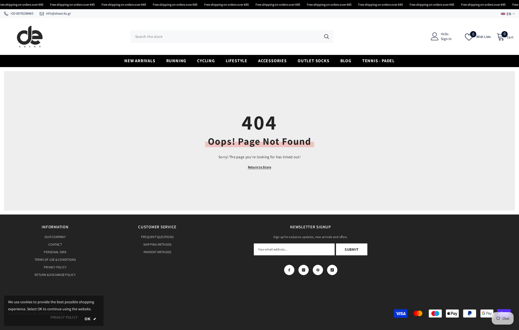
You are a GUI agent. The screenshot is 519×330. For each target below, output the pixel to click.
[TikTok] (332, 270)
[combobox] (225, 36)
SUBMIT (352, 249)
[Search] (231, 36)
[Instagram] (303, 270)
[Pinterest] (318, 270)
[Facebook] (289, 270)
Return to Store (259, 167)
